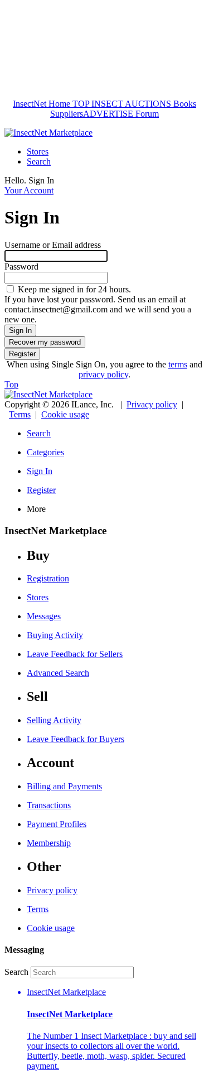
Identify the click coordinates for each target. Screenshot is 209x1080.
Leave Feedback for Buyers (75, 739)
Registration (48, 578)
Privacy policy (152, 404)
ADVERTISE (108, 113)
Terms (20, 414)
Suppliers (66, 113)
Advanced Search (58, 673)
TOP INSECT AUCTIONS (120, 103)
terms (177, 364)
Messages (44, 616)
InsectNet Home (41, 103)
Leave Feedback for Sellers (75, 654)
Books (183, 103)
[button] (116, 1029)
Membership (49, 843)
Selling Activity (54, 720)
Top (11, 384)
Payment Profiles (56, 824)
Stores (37, 151)
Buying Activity (55, 635)
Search (39, 161)
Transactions (49, 805)
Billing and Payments (64, 786)
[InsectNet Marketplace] (48, 132)
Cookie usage (65, 414)
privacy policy (103, 374)
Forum (146, 113)
